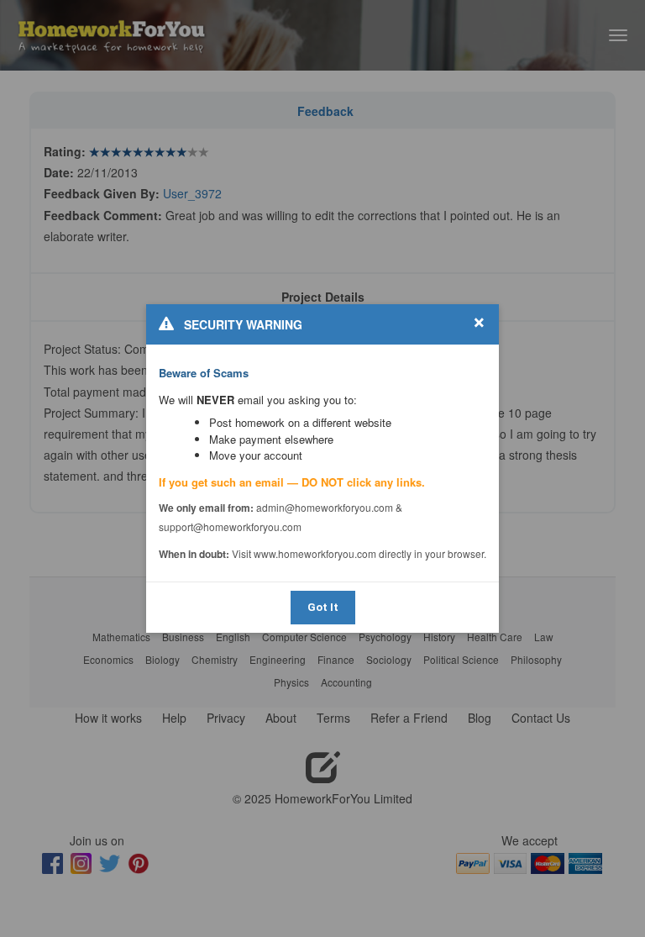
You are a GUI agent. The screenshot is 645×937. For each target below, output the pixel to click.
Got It (322, 607)
